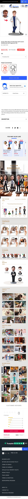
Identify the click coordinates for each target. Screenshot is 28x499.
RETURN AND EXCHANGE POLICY (10, 458)
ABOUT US (4, 483)
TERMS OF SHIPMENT (7, 463)
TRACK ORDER (5, 471)
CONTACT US (5, 486)
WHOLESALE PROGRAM (8, 489)
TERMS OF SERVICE (6, 460)
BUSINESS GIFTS (6, 455)
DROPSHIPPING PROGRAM (8, 477)
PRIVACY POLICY (6, 469)
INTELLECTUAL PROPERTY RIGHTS (10, 466)
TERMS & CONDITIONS (7, 474)
